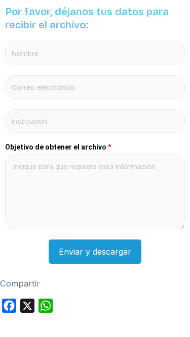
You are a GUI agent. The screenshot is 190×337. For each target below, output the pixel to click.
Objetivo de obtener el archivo (58, 147)
